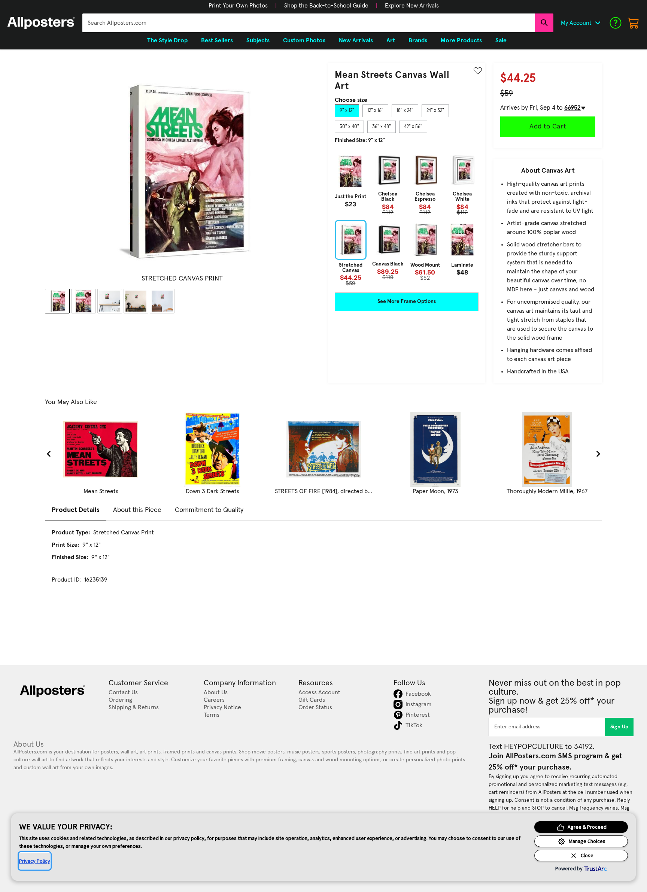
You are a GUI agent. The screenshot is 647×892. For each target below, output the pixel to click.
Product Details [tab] (76, 510)
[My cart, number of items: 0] (634, 23)
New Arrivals (356, 40)
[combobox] (308, 22)
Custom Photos (304, 40)
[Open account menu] (598, 22)
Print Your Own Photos (238, 6)
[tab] (347, 110)
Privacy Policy (34, 861)
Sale (501, 40)
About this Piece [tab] (137, 510)
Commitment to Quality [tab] (209, 510)
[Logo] (41, 22)
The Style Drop (167, 40)
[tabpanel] (407, 218)
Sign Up (619, 726)
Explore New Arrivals (412, 6)
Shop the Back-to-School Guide (326, 6)
